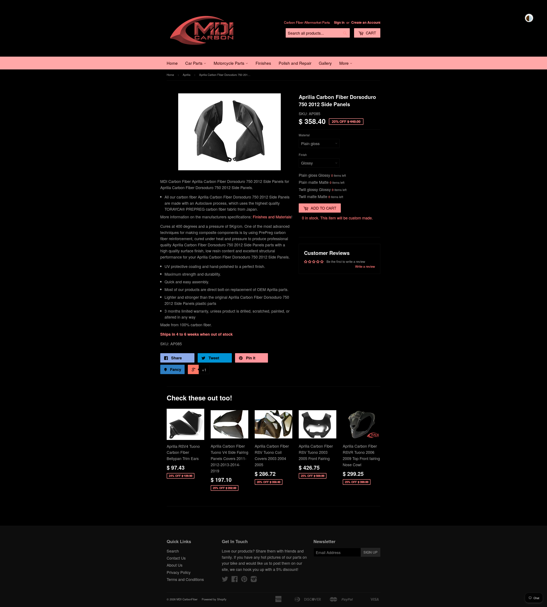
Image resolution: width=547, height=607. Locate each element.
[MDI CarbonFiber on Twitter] (225, 580)
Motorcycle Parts (230, 63)
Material (304, 135)
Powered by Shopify (214, 599)
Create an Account (365, 22)
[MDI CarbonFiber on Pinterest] (244, 580)
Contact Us (176, 558)
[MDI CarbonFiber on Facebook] (234, 580)
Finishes (263, 63)
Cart (370, 32)
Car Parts (194, 63)
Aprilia (186, 75)
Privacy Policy (179, 572)
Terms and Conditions (185, 579)
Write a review (365, 266)
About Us (174, 565)
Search (173, 551)
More (344, 63)
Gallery (325, 63)
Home (172, 63)
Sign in (339, 22)
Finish (303, 155)
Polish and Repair (295, 63)
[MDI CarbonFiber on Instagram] (254, 580)
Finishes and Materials (272, 216)
